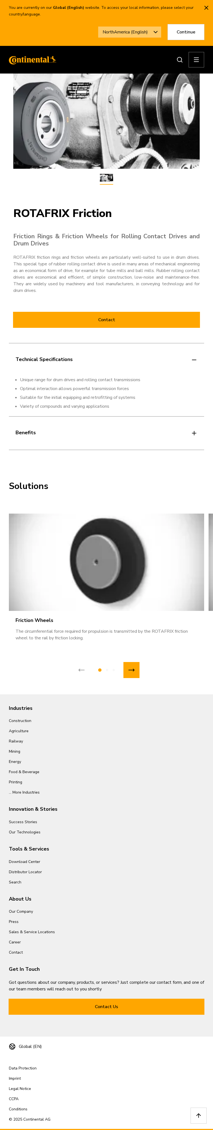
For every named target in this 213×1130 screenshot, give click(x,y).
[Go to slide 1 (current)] (100, 670)
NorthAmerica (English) (125, 32)
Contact (106, 320)
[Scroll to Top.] (198, 1115)
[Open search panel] (179, 59)
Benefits (26, 432)
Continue (186, 32)
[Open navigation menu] (196, 59)
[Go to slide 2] (107, 670)
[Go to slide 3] (114, 670)
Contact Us (106, 1007)
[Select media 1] (106, 178)
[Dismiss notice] (206, 7)
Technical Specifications (44, 359)
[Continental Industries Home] (31, 60)
